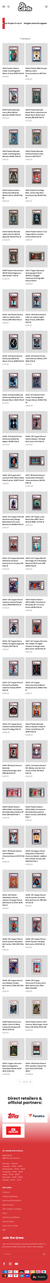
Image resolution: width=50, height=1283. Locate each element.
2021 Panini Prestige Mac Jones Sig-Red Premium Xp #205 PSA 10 (35, 194)
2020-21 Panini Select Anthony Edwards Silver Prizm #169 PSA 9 (13, 358)
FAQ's (4, 1213)
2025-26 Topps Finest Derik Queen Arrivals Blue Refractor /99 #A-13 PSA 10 (36, 899)
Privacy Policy (8, 1221)
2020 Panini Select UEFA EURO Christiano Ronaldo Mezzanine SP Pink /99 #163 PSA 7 (12, 811)
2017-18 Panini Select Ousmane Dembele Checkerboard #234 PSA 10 (35, 479)
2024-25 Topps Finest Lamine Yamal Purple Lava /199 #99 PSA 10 (12, 602)
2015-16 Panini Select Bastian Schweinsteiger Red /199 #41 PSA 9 (12, 769)
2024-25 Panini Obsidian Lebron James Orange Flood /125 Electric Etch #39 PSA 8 (12, 900)
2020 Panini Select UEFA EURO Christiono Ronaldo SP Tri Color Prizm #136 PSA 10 (35, 603)
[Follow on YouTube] (16, 1263)
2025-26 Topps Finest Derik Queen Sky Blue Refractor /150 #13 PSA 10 (13, 943)
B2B (3, 1230)
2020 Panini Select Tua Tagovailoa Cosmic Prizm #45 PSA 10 (36, 234)
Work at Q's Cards (10, 1226)
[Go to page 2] (30, 1082)
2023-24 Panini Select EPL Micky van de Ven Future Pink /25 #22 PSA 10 (35, 769)
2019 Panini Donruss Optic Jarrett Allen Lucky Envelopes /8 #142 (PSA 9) (11, 1026)
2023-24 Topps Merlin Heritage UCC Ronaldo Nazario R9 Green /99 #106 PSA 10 (35, 562)
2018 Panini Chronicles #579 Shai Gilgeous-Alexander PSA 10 (12, 273)
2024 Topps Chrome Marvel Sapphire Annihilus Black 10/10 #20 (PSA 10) (11, 1067)
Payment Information (11, 1200)
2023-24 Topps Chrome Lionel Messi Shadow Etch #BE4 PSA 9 (36, 686)
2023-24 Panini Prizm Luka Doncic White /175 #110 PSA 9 (36, 358)
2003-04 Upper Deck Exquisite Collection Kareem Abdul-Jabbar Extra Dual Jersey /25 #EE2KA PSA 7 (36, 856)
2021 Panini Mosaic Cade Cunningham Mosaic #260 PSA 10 (11, 154)
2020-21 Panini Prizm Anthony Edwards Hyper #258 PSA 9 (12, 439)
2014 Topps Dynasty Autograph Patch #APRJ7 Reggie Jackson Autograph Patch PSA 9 (34, 275)
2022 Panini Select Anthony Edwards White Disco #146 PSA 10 (12, 194)
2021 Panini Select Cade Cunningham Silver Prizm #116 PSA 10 (13, 71)
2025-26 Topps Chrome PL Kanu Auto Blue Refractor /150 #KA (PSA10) (35, 984)
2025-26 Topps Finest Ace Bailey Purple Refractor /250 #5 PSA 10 (12, 984)
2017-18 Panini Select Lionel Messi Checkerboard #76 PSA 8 (13, 855)
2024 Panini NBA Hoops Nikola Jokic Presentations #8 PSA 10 (36, 72)
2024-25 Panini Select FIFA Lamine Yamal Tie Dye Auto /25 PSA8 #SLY (35, 1067)
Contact (6, 1192)
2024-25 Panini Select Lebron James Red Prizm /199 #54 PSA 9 (12, 317)
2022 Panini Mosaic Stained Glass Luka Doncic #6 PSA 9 (34, 154)
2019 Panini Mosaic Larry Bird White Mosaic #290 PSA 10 (11, 112)
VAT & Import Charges (12, 1209)
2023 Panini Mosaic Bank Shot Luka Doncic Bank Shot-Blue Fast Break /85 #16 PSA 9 (36, 114)
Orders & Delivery (9, 1196)
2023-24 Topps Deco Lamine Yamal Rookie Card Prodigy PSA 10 (12, 726)
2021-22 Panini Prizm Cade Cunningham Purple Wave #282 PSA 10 (36, 399)
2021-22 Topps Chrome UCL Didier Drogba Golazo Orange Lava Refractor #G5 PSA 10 (36, 645)
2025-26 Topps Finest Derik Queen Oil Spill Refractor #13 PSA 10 (35, 941)
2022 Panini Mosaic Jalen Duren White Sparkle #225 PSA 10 (11, 234)
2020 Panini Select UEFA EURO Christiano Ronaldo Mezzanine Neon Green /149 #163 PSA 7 (35, 812)
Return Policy (8, 1205)
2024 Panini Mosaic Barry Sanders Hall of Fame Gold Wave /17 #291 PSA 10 (35, 728)
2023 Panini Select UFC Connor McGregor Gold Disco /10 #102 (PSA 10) (36, 1024)
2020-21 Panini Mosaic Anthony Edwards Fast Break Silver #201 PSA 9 (13, 397)
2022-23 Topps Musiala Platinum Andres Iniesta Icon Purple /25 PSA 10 (13, 562)
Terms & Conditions (11, 1217)
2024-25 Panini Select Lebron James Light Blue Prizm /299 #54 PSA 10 (35, 318)
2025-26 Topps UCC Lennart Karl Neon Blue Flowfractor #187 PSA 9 (13, 478)
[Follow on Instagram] (10, 1263)
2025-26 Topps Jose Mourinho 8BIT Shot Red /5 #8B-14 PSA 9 (35, 519)
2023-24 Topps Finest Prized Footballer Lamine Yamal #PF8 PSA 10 (12, 686)
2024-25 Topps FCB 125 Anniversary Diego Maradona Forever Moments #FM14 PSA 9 (13, 521)
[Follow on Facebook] (4, 1263)
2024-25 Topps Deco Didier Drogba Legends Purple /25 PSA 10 (13, 643)
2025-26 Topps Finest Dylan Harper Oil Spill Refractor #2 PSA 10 (35, 439)
